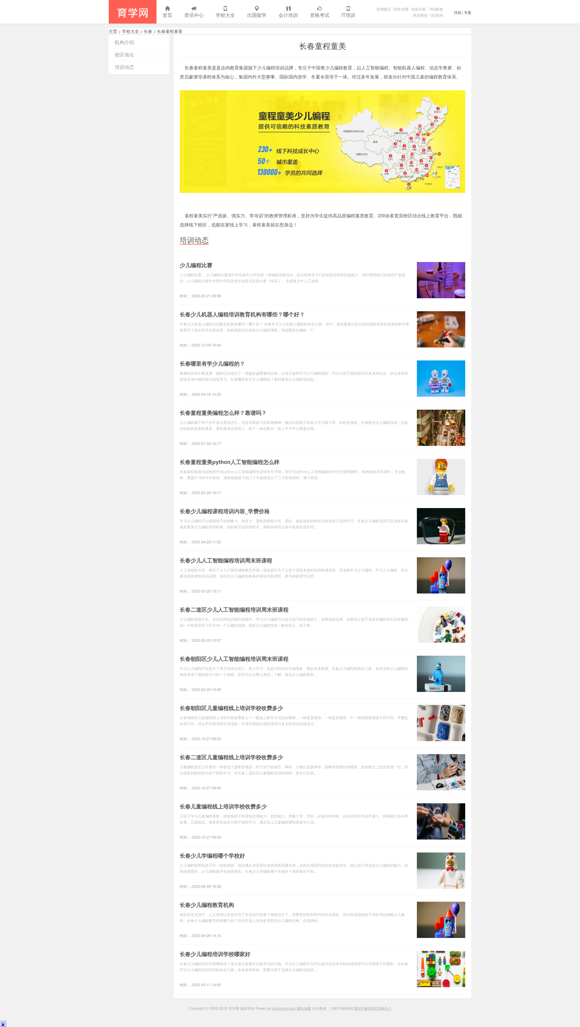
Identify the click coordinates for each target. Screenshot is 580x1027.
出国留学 (256, 14)
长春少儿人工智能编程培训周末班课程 (226, 560)
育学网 (132, 12)
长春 (148, 31)
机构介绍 (124, 42)
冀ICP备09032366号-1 (373, 1008)
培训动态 (124, 66)
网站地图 (304, 1008)
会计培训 (288, 14)
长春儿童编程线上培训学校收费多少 (223, 806)
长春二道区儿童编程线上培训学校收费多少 (231, 757)
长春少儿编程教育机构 (207, 905)
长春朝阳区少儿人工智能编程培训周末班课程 (234, 659)
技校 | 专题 (462, 12)
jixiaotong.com (284, 1008)
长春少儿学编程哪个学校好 (212, 855)
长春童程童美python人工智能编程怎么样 (229, 462)
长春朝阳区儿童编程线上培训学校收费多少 (231, 708)
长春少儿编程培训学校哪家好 (215, 954)
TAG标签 (436, 8)
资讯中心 (194, 14)
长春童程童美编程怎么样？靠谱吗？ (223, 413)
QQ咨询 (436, 15)
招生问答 (418, 8)
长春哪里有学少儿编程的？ (212, 363)
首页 (167, 14)
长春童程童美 (169, 31)
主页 (113, 31)
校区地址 (124, 54)
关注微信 (420, 15)
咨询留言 (383, 8)
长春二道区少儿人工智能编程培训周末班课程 (234, 609)
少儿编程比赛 (196, 265)
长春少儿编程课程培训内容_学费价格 (225, 511)
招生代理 (401, 8)
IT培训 (348, 14)
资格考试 (319, 14)
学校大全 (225, 14)
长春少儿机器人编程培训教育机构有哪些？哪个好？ (242, 314)
